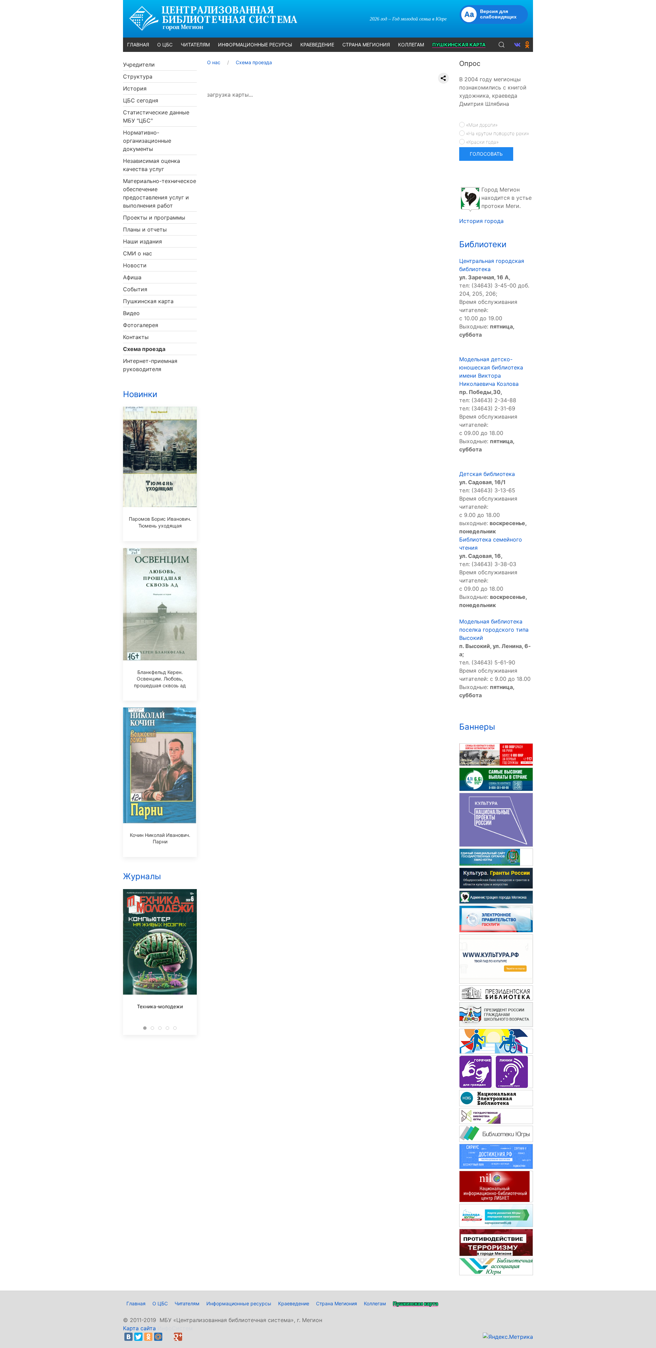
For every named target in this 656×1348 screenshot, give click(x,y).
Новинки (140, 394)
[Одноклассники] (148, 1337)
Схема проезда (144, 349)
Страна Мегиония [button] (366, 44)
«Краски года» (481, 142)
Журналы (142, 876)
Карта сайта (139, 1328)
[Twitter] (138, 1337)
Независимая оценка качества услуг (151, 164)
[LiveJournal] (168, 1337)
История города (481, 220)
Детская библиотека (487, 474)
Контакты (136, 337)
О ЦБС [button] (165, 44)
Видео (131, 313)
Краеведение (293, 1303)
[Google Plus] (178, 1337)
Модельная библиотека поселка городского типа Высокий (494, 629)
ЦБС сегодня (140, 100)
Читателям (187, 1303)
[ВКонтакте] (128, 1337)
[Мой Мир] (158, 1337)
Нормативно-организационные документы (147, 140)
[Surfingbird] (188, 1337)
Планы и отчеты (145, 229)
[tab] (145, 1028)
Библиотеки (482, 244)
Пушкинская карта (148, 301)
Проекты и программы (154, 217)
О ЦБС (160, 1303)
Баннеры (477, 727)
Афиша (132, 277)
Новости (135, 265)
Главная (136, 1303)
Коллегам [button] (411, 44)
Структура (137, 76)
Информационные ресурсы (238, 1303)
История (135, 88)
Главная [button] (138, 44)
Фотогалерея (140, 325)
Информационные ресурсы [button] (255, 44)
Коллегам (375, 1303)
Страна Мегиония (336, 1303)
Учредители (139, 64)
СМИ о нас (137, 253)
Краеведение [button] (317, 44)
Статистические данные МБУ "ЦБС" (156, 116)
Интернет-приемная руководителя (150, 365)
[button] (501, 45)
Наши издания (142, 241)
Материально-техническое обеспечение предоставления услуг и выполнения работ (159, 193)
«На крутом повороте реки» (497, 133)
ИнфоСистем (175, 1328)
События (135, 289)
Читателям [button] (195, 44)
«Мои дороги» (481, 125)
